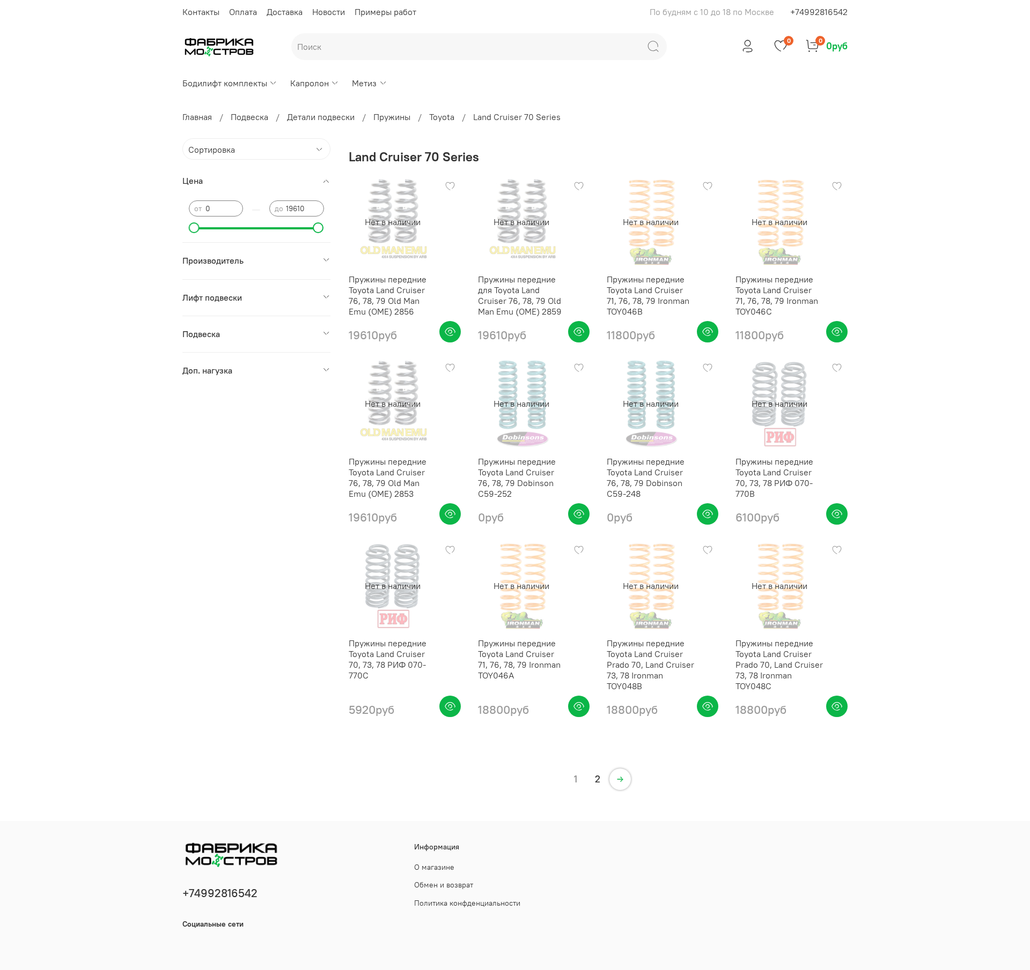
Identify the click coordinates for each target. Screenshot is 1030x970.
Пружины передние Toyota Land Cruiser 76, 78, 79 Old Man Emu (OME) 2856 (387, 295)
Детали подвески (321, 116)
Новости (328, 11)
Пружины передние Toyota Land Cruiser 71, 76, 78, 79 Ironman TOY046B (648, 295)
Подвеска (249, 116)
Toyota (441, 116)
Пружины (391, 116)
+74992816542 (819, 11)
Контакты (200, 11)
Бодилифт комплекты (224, 83)
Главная (197, 116)
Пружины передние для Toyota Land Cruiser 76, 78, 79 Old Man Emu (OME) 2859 (520, 295)
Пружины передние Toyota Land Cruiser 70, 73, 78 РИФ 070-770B (774, 477)
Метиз (364, 83)
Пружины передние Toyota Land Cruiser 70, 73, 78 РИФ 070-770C (387, 659)
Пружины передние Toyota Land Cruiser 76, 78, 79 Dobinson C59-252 (517, 477)
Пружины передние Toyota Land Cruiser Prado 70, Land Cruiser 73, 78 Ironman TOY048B (650, 664)
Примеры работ (385, 11)
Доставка (285, 11)
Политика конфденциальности (467, 903)
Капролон (309, 83)
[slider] (194, 228)
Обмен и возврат (443, 885)
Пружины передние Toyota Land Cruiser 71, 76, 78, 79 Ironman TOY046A (519, 659)
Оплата (243, 11)
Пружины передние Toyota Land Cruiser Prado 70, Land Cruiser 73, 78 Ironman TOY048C (779, 664)
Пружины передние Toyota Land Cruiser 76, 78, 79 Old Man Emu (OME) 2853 (387, 477)
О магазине (434, 867)
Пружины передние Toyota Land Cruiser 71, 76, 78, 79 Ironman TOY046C (776, 295)
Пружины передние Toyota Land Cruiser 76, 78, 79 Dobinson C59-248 (646, 477)
